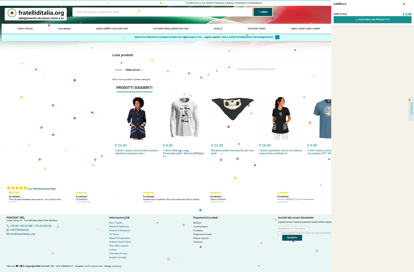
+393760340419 (19, 230)
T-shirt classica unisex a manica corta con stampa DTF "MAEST (328, 152)
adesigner (116, 266)
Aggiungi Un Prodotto (374, 19)
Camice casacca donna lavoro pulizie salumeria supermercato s (136, 152)
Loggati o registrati (212, 36)
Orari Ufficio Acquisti (118, 246)
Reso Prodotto (116, 223)
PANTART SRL (47, 266)
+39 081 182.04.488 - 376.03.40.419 (30, 226)
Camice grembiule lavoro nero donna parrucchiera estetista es (280, 152)
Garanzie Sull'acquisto (119, 230)
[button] (255, 165)
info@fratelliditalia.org (22, 234)
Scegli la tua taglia (117, 257)
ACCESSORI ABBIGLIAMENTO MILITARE (171, 28)
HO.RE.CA (218, 28)
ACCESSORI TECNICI (257, 28)
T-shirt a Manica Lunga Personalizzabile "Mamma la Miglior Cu (183, 153)
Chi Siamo (114, 234)
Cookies (113, 249)
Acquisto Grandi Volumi (120, 242)
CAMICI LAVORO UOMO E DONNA (305, 28)
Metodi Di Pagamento (119, 238)
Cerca (264, 11)
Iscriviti (292, 237)
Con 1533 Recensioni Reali (41, 189)
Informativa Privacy (118, 253)
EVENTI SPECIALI (25, 28)
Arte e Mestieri (64, 28)
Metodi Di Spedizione (119, 226)
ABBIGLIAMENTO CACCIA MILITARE (112, 28)
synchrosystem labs (93, 266)
